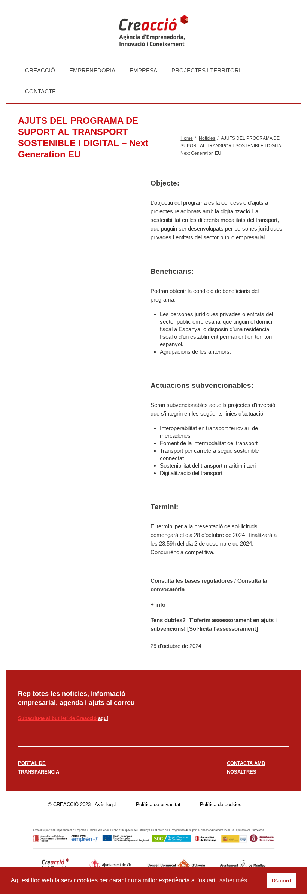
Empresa (143, 70)
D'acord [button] (281, 881)
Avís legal (105, 804)
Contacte (40, 91)
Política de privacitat (158, 804)
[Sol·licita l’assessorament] (222, 629)
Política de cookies (220, 804)
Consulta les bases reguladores (192, 581)
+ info (158, 605)
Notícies (207, 138)
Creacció (40, 70)
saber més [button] (233, 880)
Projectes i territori (205, 70)
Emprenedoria (92, 70)
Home (186, 138)
